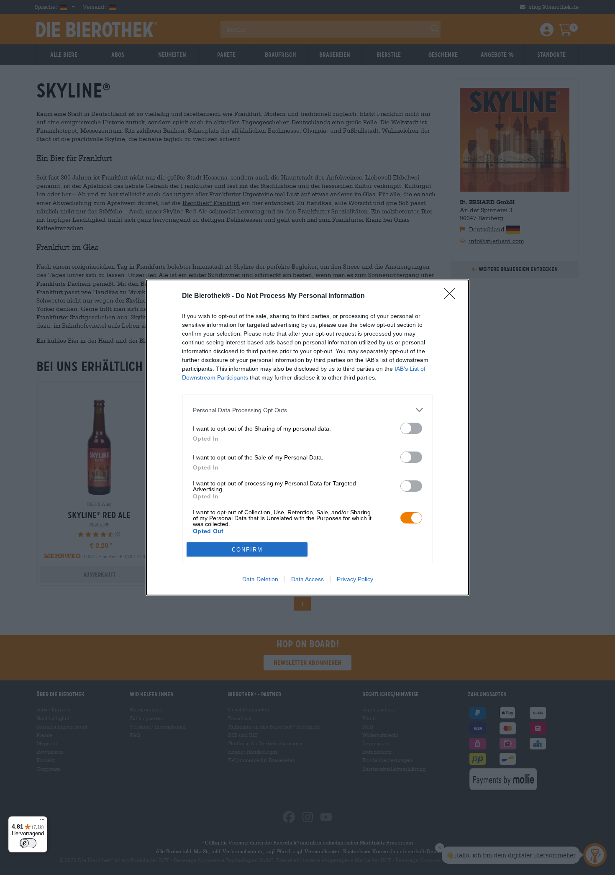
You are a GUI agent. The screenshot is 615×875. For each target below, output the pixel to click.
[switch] (411, 428)
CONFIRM (247, 550)
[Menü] (42, 821)
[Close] (452, 296)
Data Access (307, 579)
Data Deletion (260, 579)
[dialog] (307, 437)
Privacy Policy (355, 579)
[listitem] (307, 409)
